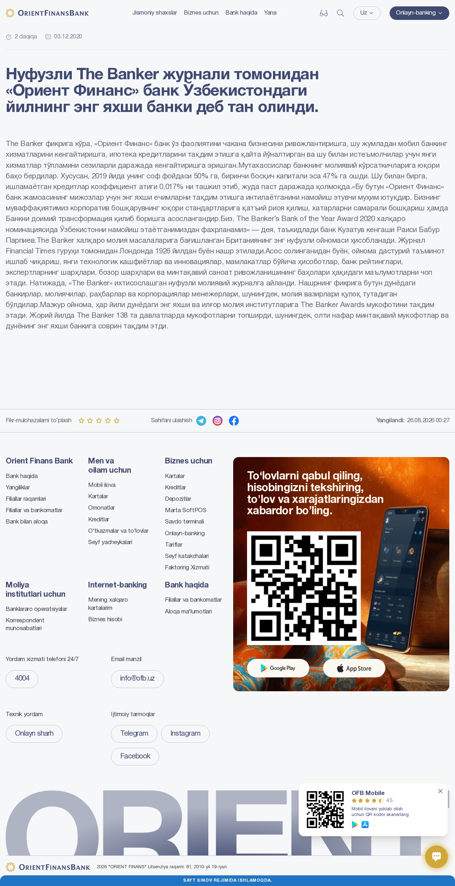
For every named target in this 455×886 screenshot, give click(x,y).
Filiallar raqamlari (26, 499)
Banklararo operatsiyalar (36, 609)
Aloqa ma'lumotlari (188, 611)
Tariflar (173, 545)
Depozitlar (178, 499)
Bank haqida (241, 13)
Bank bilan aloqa (27, 522)
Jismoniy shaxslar (154, 13)
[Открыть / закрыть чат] (436, 856)
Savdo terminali (184, 522)
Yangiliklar (18, 487)
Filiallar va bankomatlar (34, 510)
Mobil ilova (101, 485)
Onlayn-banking (185, 533)
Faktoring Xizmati (187, 567)
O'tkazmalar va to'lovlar (118, 531)
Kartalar (98, 496)
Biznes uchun (201, 13)
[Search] (340, 13)
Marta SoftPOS (186, 510)
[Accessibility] (324, 13)
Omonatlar (101, 508)
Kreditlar (98, 519)
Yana (270, 13)
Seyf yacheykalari (110, 542)
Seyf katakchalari (187, 556)
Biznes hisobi (105, 619)
